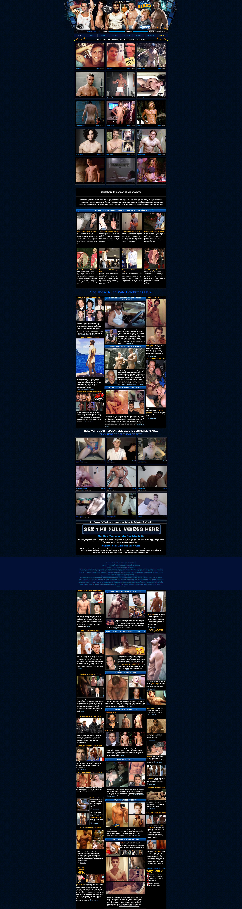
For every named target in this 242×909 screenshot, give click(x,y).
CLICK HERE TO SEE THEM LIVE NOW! (121, 434)
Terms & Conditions (133, 576)
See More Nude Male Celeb (86, 335)
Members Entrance (106, 576)
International (150, 35)
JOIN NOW (153, 356)
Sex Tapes (115, 35)
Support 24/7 (115, 576)
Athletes (138, 35)
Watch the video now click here (132, 384)
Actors (91, 35)
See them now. (88, 421)
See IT (127, 670)
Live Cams (162, 35)
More (122, 755)
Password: (129, 31)
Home (79, 35)
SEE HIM (137, 835)
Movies (103, 35)
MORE (116, 628)
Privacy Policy (123, 576)
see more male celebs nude (156, 868)
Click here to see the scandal (129, 906)
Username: (106, 31)
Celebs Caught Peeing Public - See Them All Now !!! (121, 211)
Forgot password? (160, 31)
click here (113, 567)
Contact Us (143, 576)
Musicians (127, 35)
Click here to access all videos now (121, 192)
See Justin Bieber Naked (86, 389)
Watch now (129, 343)
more (88, 626)
